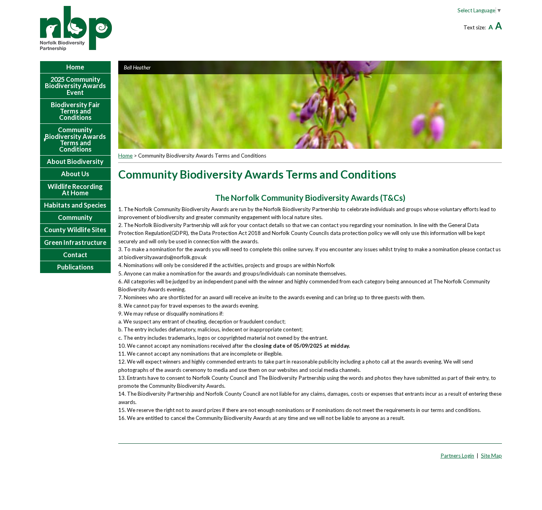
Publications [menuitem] (75, 267)
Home (125, 155)
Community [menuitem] (75, 217)
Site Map (491, 455)
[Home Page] (76, 28)
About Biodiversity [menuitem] (75, 161)
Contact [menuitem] (75, 254)
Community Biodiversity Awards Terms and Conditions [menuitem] (75, 139)
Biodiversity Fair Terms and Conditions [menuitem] (75, 111)
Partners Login (457, 455)
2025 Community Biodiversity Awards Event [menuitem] (75, 85)
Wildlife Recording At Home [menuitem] (75, 189)
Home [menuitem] (75, 67)
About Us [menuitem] (75, 173)
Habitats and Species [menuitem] (75, 205)
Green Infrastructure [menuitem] (75, 242)
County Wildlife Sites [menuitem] (75, 229)
